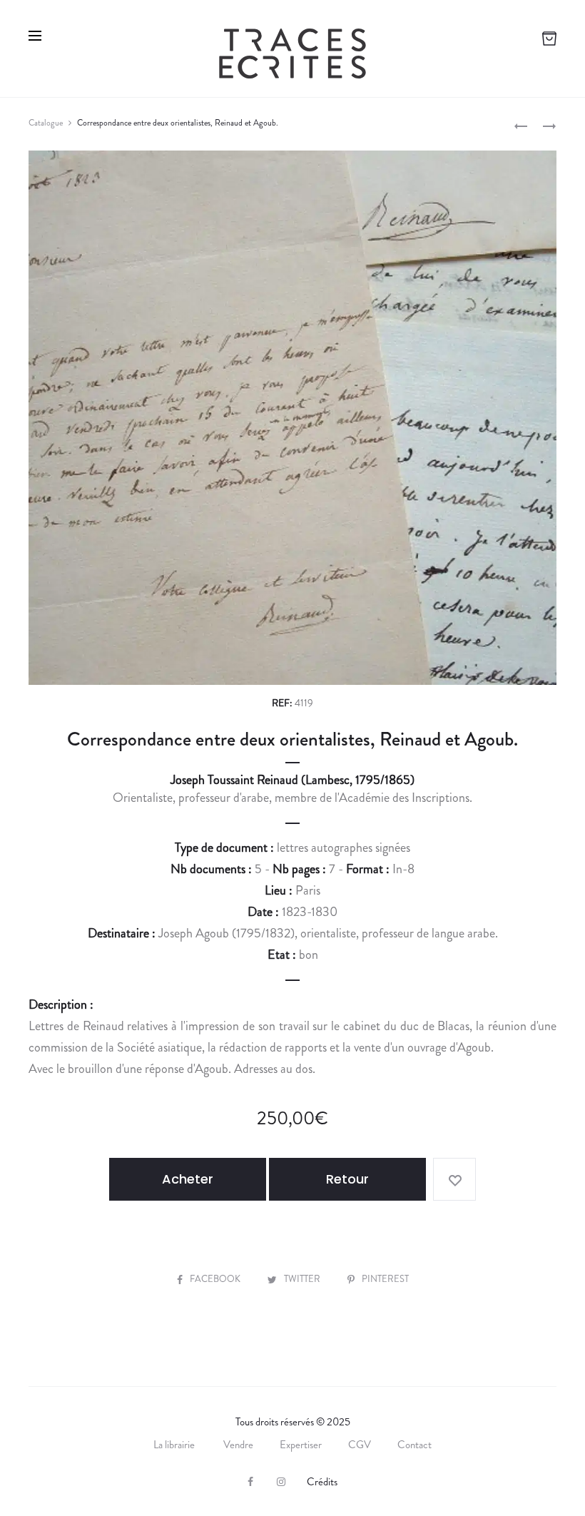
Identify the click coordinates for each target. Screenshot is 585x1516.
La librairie (175, 1445)
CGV (359, 1445)
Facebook (216, 1279)
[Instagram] (281, 1482)
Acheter (187, 1179)
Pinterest (385, 1279)
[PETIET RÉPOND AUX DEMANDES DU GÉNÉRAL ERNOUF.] (521, 124)
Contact (414, 1445)
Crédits (322, 1482)
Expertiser (301, 1445)
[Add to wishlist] (454, 1179)
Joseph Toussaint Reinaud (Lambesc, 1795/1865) (292, 780)
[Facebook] (250, 1482)
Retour (347, 1179)
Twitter (303, 1279)
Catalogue (46, 122)
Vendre (238, 1445)
